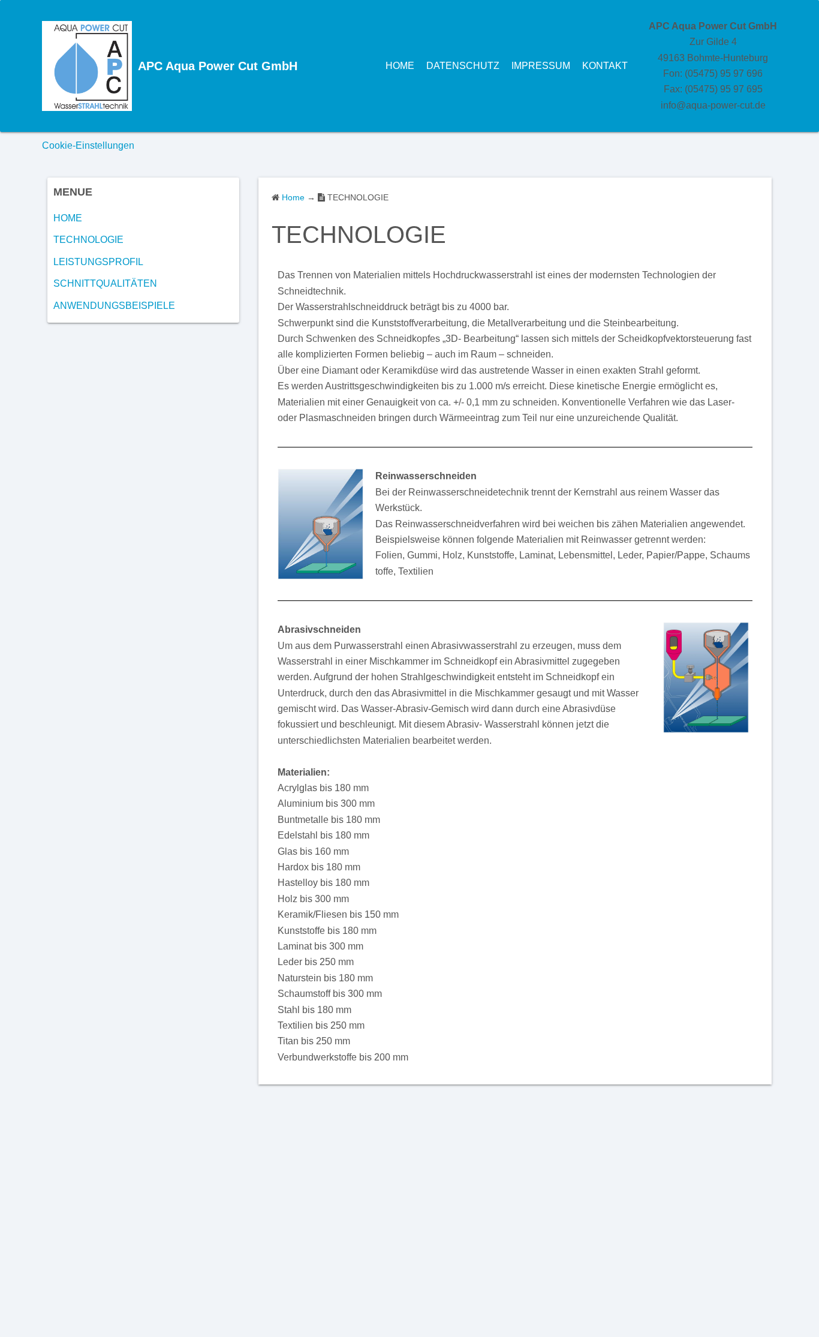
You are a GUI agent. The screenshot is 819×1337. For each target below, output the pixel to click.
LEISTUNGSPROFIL (98, 262)
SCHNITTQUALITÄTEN (105, 283)
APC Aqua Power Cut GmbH (217, 66)
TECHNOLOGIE (88, 240)
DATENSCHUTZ (462, 66)
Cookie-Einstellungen (88, 145)
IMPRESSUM (540, 66)
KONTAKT (605, 66)
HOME (400, 66)
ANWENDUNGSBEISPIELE (114, 306)
